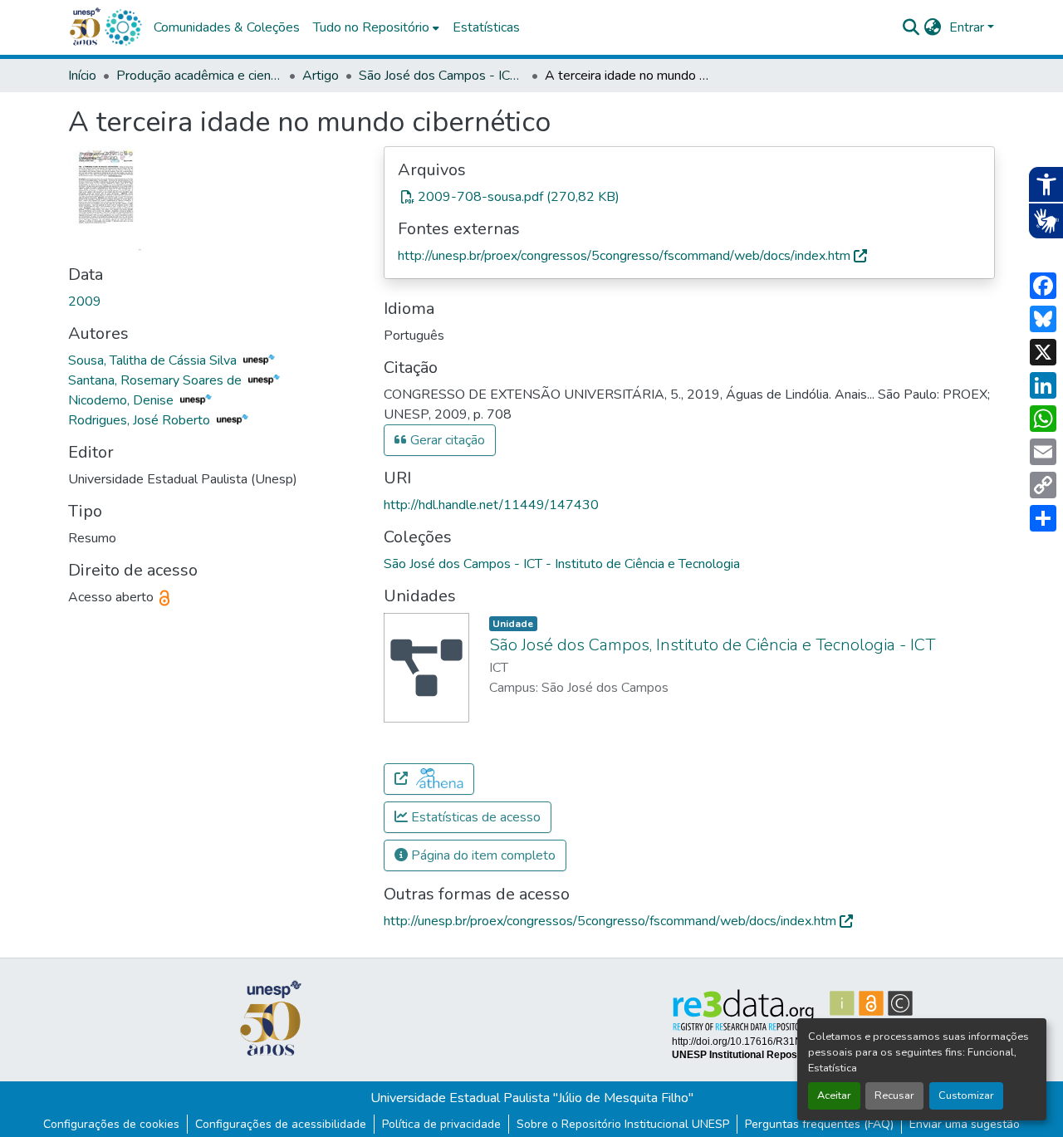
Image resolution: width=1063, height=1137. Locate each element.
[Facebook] (1043, 285)
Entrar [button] (968, 27)
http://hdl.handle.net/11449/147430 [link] (491, 505)
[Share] (1043, 518)
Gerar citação (446, 440)
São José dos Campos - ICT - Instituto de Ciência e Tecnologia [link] (442, 75)
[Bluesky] (1043, 319)
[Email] (1043, 451)
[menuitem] (376, 27)
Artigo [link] (320, 75)
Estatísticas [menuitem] (486, 27)
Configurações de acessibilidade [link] (280, 1124)
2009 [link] (84, 301)
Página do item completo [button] (482, 855)
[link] (689, 197)
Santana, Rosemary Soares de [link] (156, 380)
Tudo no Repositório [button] (371, 27)
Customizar (966, 1095)
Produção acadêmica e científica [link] (199, 75)
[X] (1043, 352)
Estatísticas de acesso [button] (474, 817)
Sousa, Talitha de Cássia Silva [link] (154, 360)
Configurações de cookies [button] (111, 1124)
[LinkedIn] (1043, 385)
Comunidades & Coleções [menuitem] (227, 27)
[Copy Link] (1043, 485)
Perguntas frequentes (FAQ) (819, 1124)
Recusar (894, 1095)
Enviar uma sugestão (964, 1124)
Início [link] (82, 75)
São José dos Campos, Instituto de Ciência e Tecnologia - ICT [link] (712, 645)
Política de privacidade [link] (441, 1124)
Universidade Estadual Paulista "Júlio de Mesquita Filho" (531, 1098)
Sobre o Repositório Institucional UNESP (623, 1124)
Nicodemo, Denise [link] (122, 400)
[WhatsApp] (1043, 418)
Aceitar (834, 1095)
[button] (123, 27)
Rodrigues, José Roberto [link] (140, 420)
